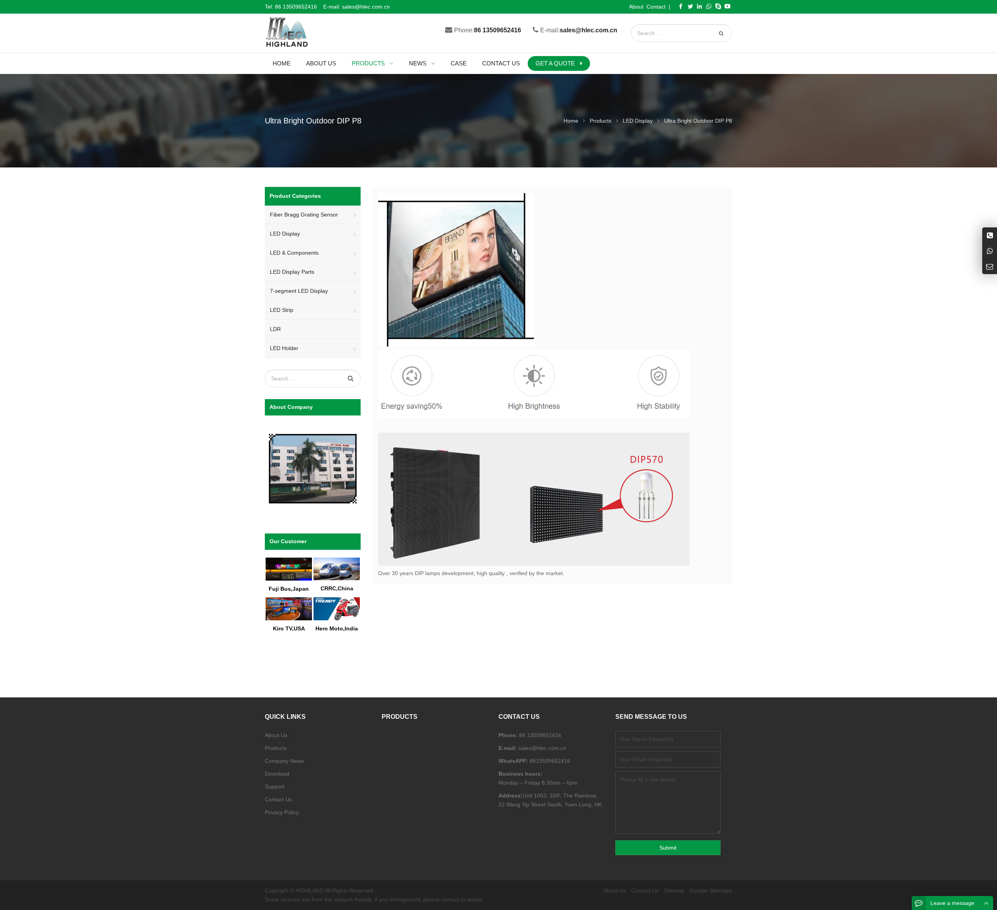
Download (277, 774)
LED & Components (294, 253)
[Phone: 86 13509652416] (989, 235)
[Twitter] (690, 6)
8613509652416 (549, 761)
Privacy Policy (282, 812)
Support (274, 786)
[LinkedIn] (699, 6)
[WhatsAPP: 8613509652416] (989, 250)
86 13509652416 (296, 7)
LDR (275, 329)
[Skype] (718, 6)
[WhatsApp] (708, 6)
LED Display (285, 234)
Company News (284, 761)
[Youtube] (727, 6)
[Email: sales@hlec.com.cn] (989, 266)
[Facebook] (680, 6)
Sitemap (674, 890)
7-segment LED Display (299, 291)
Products (276, 748)
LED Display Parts (292, 272)
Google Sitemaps (711, 890)
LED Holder (284, 348)
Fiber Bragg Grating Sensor (304, 214)
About (636, 7)
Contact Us (278, 799)
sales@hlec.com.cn (366, 7)
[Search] (722, 33)
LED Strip (281, 310)
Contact (656, 7)
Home (282, 63)
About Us (276, 735)
